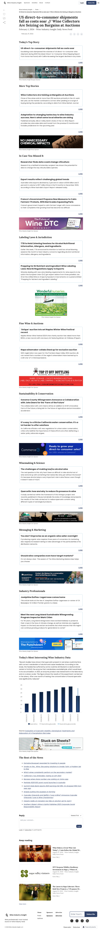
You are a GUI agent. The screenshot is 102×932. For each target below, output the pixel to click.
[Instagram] (82, 921)
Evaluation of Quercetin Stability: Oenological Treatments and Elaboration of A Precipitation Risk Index (47, 732)
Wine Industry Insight (25, 9)
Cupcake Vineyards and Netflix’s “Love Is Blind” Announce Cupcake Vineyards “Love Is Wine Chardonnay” (50, 796)
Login (82, 3)
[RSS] (87, 921)
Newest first (75, 815)
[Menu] (98, 2)
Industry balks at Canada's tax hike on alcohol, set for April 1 (48, 801)
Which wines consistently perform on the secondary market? (48, 772)
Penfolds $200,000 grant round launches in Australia (44, 782)
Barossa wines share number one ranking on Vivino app (46, 779)
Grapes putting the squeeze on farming (39, 792)
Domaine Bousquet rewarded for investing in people (44, 763)
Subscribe (91, 3)
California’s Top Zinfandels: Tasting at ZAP (40, 776)
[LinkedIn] (77, 921)
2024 (59, 776)
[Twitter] (72, 921)
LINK (80, 63)
